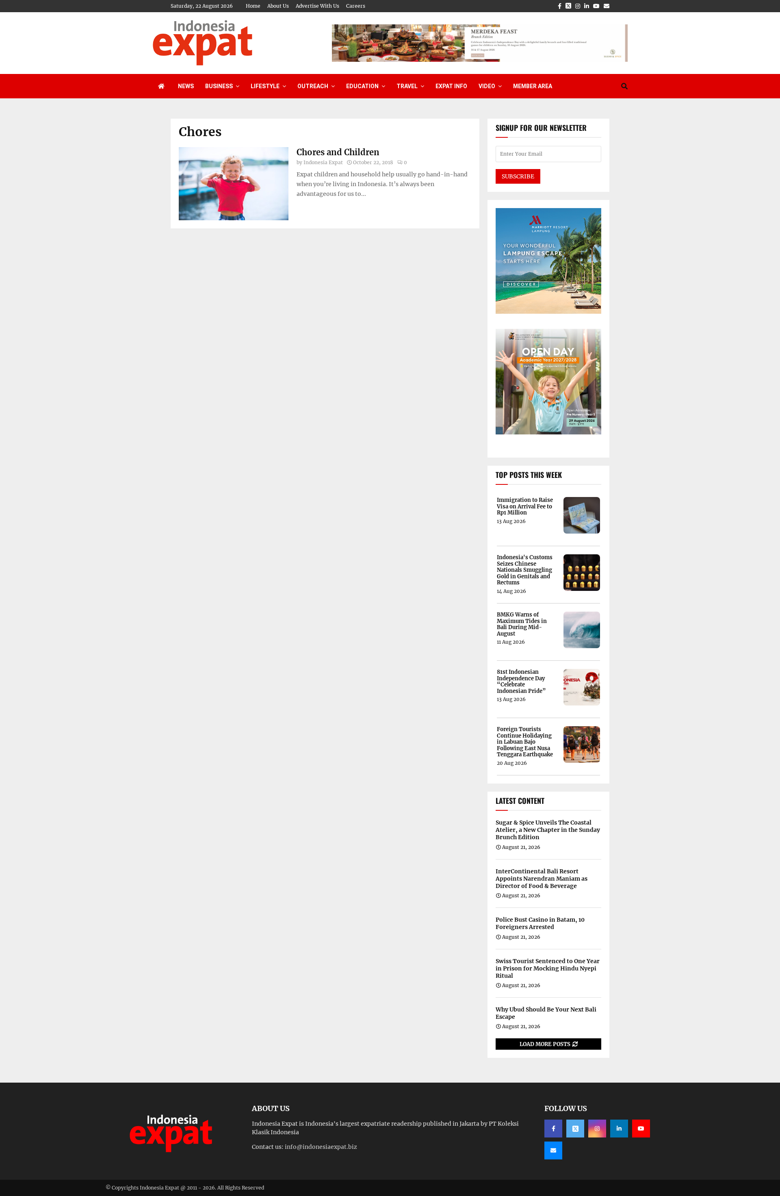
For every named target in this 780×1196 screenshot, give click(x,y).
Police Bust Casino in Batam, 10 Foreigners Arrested (540, 923)
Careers (355, 6)
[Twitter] (575, 1128)
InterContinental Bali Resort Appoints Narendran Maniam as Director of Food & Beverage (541, 879)
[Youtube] (641, 1128)
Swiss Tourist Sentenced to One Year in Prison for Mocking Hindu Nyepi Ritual (548, 968)
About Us (278, 6)
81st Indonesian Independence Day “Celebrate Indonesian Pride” (521, 681)
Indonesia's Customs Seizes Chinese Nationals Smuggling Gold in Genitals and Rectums (524, 570)
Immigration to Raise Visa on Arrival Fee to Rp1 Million (525, 506)
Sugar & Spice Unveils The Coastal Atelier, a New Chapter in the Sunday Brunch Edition (548, 830)
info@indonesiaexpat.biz (321, 1146)
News (186, 86)
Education (362, 86)
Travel (407, 86)
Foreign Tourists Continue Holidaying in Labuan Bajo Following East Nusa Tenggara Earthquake (525, 742)
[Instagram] (597, 1128)
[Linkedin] (619, 1128)
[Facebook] (553, 1128)
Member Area (532, 86)
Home (253, 6)
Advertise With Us (317, 6)
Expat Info (451, 86)
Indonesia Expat (323, 162)
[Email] (553, 1150)
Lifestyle (265, 86)
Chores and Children (338, 152)
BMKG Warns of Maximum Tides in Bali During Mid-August (522, 624)
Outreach (312, 86)
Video (487, 86)
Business (219, 86)
